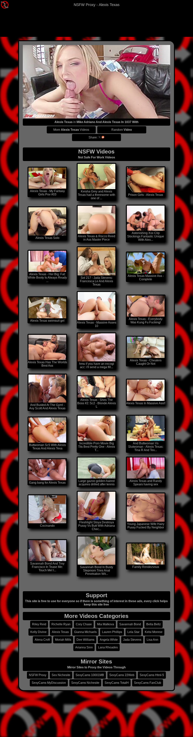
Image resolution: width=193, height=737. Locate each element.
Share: (93, 137)
